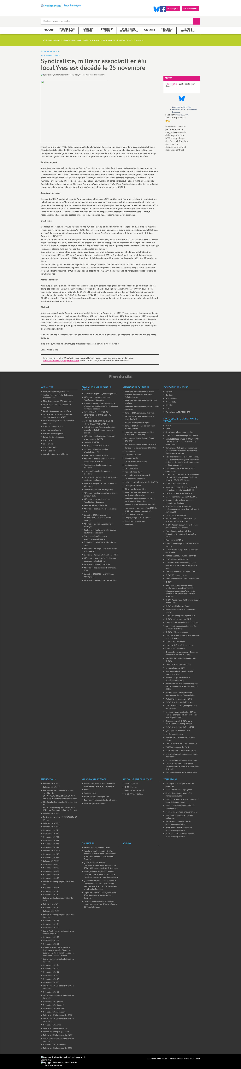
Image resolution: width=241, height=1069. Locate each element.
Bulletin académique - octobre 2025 (57, 1035)
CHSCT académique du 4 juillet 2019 (180, 615)
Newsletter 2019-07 (51, 854)
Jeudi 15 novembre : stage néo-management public (179, 794)
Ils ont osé (47, 440)
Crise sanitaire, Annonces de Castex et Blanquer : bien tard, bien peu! (182, 653)
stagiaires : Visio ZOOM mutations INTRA (101, 555)
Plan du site (188, 1059)
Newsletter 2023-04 (51, 979)
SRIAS (168, 425)
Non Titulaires (171, 398)
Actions (87, 790)
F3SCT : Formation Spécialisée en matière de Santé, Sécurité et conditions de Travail (182, 767)
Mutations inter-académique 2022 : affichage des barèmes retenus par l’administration (139, 394)
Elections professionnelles (95, 803)
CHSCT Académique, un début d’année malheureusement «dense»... (182, 526)
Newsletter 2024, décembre (54, 1012)
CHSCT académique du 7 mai (177, 606)
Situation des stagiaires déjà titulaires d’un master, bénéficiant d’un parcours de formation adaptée (101, 406)
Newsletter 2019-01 (51, 830)
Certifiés (169, 395)
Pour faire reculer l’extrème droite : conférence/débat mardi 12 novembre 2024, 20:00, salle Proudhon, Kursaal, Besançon (100, 855)
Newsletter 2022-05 (51, 944)
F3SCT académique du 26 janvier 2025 (181, 772)
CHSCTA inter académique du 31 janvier (182, 622)
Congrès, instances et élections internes (100, 800)
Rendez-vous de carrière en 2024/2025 (140, 448)
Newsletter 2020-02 (51, 871)
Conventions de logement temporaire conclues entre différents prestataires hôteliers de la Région (181, 451)
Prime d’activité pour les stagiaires (98, 489)
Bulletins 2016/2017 (51, 823)
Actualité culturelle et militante (55, 454)
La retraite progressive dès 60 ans (57, 411)
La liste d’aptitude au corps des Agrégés (141, 482)
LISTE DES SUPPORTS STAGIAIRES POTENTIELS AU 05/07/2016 (98, 422)
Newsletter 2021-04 (51, 920)
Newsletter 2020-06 (51, 888)
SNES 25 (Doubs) (131, 783)
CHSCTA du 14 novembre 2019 (178, 619)
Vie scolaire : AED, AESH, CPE (178, 412)
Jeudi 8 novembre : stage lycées (179, 790)
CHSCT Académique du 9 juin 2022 (180, 727)
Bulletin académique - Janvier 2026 (57, 1048)
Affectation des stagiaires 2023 (56, 391)
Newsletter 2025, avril (52, 1025)
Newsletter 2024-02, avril (53, 1005)
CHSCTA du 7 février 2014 (176, 484)
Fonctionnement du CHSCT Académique (182, 578)
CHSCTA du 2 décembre (175, 648)
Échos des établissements (53, 437)
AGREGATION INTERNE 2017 (96, 446)
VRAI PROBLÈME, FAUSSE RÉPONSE (181, 556)
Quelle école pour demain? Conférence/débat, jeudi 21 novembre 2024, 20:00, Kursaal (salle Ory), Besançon (101, 865)
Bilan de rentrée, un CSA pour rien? (58, 401)
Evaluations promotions (135, 521)
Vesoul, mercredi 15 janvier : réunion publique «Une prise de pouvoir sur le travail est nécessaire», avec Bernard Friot (101, 874)
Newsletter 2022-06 (51, 965)
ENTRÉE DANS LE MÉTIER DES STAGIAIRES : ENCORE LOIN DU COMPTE (97, 415)
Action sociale (49, 451)
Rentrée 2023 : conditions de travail (139, 413)
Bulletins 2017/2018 (51, 826)
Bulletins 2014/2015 (51, 787)
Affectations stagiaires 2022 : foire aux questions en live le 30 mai (100, 559)
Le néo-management (174, 734)
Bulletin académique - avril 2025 (56, 1028)
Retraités (169, 405)
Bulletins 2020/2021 (51, 904)
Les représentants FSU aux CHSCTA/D (181, 497)
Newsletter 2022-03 (51, 937)
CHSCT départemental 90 (176, 575)
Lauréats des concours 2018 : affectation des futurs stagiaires (101, 479)
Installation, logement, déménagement (100, 394)
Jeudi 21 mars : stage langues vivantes (181, 812)
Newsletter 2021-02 (51, 894)
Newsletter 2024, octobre (53, 1008)
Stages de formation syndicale (96, 796)
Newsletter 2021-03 (51, 908)
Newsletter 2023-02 (51, 972)
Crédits (197, 1059)
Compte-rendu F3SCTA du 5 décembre (181, 744)
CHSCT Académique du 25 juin (178, 664)
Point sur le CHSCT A (174, 540)
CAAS (168, 429)
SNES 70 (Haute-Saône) (134, 790)
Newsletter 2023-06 (51, 992)
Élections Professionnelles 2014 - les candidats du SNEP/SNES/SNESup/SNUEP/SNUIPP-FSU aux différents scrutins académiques (60, 794)
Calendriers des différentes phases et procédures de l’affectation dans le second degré (99, 430)
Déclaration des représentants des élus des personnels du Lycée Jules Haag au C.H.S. (182, 687)
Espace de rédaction (53, 1065)
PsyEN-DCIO (171, 402)
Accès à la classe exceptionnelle (138, 475)
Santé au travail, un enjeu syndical (179, 432)
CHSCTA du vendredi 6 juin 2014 (179, 493)
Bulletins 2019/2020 (51, 861)
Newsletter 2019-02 (51, 833)
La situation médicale (133, 455)
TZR (167, 409)
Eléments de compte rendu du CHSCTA (182, 572)
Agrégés (169, 391)
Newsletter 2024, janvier (53, 1001)
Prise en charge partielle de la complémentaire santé (178, 679)
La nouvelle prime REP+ (175, 668)
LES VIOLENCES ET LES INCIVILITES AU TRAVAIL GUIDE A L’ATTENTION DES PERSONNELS (182, 442)
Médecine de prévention (176, 515)
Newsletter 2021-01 (51, 891)
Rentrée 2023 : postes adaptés (137, 422)
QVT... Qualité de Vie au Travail (178, 731)
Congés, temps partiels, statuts (137, 518)
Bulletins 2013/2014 (51, 783)
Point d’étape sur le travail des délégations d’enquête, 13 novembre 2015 (181, 534)
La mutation (130, 451)
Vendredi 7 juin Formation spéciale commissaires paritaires (180, 835)
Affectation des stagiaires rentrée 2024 (100, 580)
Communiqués (90, 793)
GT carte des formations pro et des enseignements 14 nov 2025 (57, 416)
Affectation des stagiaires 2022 (97, 564)
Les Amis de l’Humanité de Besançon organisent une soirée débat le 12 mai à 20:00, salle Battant (100, 904)
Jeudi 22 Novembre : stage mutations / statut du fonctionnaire (182, 801)
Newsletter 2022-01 (51, 924)
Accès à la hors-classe (133, 472)
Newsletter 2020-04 (51, 875)
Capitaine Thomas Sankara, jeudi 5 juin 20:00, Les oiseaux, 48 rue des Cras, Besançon (100, 895)
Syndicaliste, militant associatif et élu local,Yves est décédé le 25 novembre (99, 785)
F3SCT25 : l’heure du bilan (54, 427)
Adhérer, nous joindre (52, 430)
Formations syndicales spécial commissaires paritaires (178, 823)
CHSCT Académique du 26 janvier (179, 702)
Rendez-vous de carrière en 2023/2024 (140, 444)
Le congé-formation (133, 485)
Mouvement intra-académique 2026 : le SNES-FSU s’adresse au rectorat (141, 509)
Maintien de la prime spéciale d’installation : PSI (96, 451)
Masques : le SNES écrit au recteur (179, 645)
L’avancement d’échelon (135, 479)
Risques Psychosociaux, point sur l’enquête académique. (179, 501)
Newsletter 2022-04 (51, 940)
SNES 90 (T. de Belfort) (134, 794)
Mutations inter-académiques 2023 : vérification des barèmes (140, 433)
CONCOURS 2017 (91, 442)
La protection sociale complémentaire (181, 760)
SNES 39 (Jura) (131, 787)
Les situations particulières (136, 461)
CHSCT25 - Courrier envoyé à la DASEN (182, 435)
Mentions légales (176, 1059)
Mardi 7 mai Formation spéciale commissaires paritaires (179, 829)
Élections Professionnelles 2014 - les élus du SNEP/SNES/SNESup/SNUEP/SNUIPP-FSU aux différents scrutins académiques (60, 806)
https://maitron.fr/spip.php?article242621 (61, 360)
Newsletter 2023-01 (51, 968)
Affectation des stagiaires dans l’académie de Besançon (97, 399)
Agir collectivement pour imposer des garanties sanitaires (181, 627)
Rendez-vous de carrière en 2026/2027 (140, 505)
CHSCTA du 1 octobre (175, 642)
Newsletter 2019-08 (51, 857)
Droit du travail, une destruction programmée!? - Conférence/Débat (180, 694)
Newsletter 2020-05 (51, 878)
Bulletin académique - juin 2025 (56, 1032)
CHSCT (168, 582)
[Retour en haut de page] (10, 1058)
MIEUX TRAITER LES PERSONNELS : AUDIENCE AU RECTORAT (181, 520)
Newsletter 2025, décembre (54, 1044)
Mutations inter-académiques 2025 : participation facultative (140, 494)
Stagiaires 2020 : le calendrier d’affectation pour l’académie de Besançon (97, 518)
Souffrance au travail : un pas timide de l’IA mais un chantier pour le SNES (182, 488)
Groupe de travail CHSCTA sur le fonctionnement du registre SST (179, 722)
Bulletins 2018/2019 (51, 850)
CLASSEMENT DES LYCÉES (177, 559)
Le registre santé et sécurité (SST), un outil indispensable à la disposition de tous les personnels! (181, 715)
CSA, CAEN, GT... (50, 447)
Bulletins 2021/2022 (51, 911)
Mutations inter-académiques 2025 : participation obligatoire (140, 500)
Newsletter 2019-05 (51, 844)
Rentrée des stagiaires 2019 (95, 505)
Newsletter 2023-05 (51, 982)
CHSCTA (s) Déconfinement (177, 632)
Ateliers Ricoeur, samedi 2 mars (97, 847)
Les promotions (131, 468)
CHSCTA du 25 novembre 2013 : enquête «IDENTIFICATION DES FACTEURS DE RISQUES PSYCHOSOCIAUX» (182, 477)
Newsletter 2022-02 (51, 927)
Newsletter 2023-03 (51, 975)
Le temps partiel (131, 458)
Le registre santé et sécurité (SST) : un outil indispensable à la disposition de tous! (181, 565)
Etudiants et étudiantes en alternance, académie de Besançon (100, 531)
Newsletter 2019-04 (51, 840)
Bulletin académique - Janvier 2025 (57, 1015)
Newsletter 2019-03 (51, 837)
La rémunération (131, 465)
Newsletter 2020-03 (51, 868)
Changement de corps (134, 514)
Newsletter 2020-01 (51, 864)
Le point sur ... (49, 444)
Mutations (129, 524)
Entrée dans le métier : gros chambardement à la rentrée (95, 537)
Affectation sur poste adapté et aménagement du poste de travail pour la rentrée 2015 (182, 509)
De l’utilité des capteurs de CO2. (179, 699)
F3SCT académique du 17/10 (177, 747)
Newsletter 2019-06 (51, 847)
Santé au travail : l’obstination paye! (181, 750)
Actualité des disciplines (53, 433)
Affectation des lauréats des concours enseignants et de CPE (99, 437)
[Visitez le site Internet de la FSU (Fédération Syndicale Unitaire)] (59, 1062)
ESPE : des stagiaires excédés (96, 455)
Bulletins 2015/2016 (51, 814)
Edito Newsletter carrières (135, 489)
